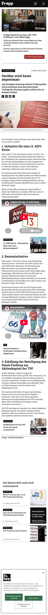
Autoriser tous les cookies (13, 597)
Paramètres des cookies (23, 605)
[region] (23, 591)
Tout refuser (33, 598)
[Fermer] (43, 572)
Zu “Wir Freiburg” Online (34, 57)
